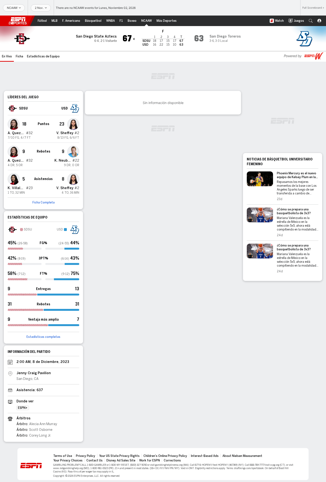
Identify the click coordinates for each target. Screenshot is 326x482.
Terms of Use (62, 456)
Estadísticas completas (43, 337)
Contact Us (94, 460)
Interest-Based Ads (205, 456)
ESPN (18, 21)
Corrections (172, 460)
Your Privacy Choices (68, 460)
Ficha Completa (43, 202)
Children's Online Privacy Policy (165, 456)
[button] (311, 21)
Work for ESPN (149, 460)
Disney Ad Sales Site (120, 460)
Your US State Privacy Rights (119, 456)
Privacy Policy (85, 456)
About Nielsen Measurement (242, 456)
